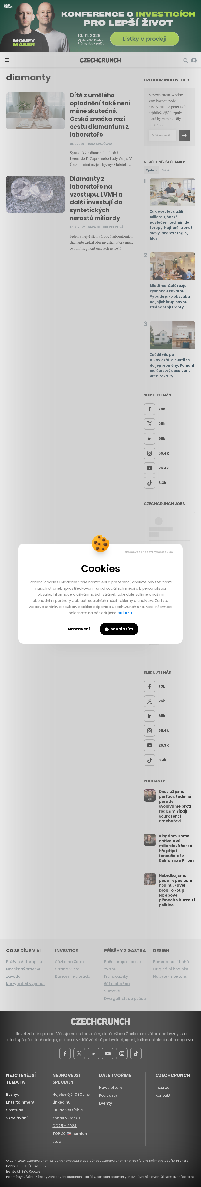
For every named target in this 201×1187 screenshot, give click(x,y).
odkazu (124, 612)
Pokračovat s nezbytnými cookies (148, 552)
